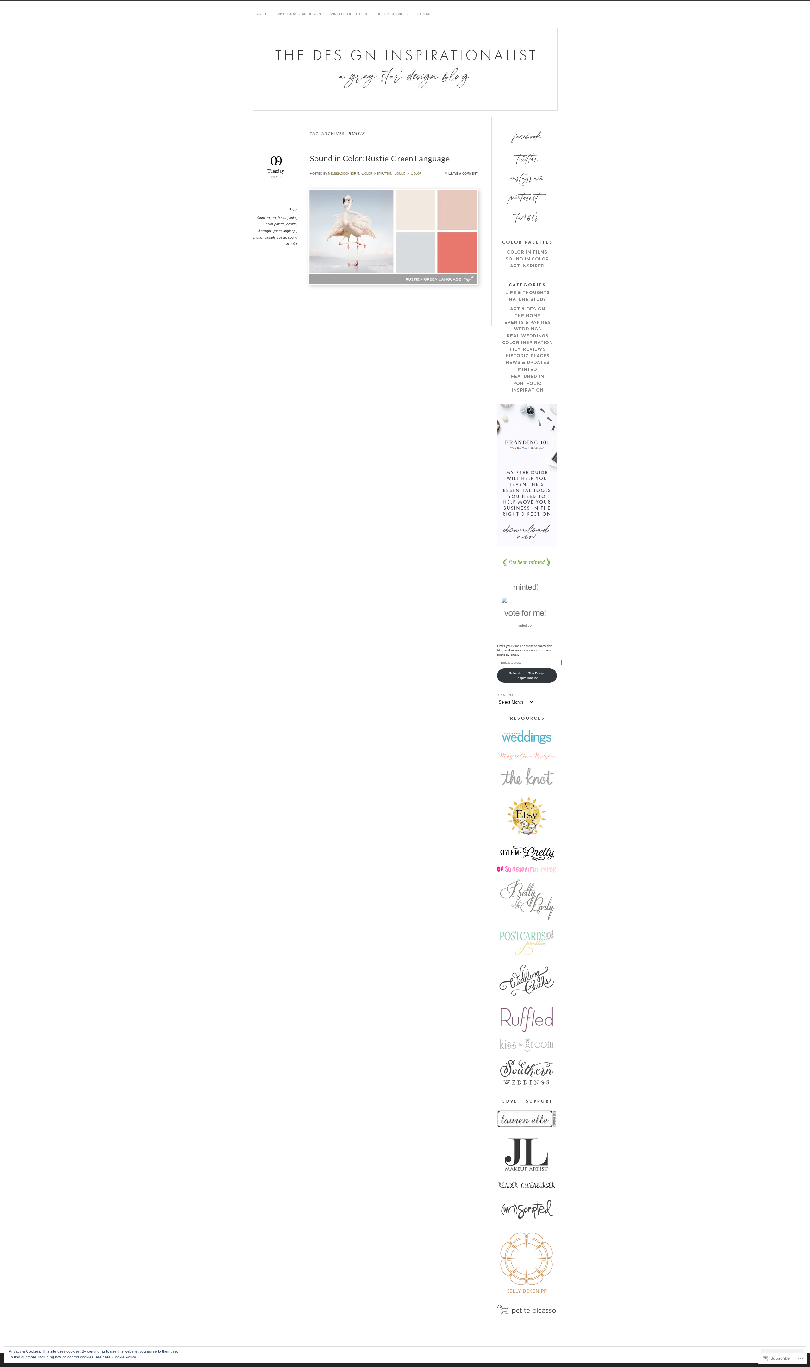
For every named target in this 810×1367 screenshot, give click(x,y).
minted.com (525, 625)
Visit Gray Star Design (299, 14)
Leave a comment (463, 173)
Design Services (392, 14)
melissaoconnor (342, 173)
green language (284, 231)
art (274, 218)
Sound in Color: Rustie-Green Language (380, 158)
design (291, 224)
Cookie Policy (124, 1357)
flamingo (264, 231)
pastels (270, 237)
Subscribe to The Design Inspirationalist (527, 676)
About (262, 14)
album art (263, 218)
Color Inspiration (376, 173)
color (292, 218)
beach (282, 218)
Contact (425, 14)
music (258, 237)
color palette (275, 224)
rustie (281, 237)
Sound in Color (408, 173)
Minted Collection (348, 14)
